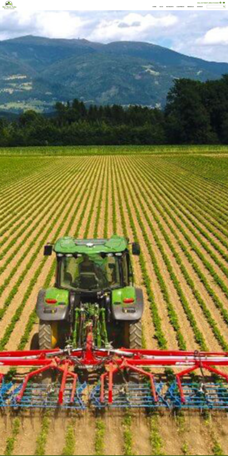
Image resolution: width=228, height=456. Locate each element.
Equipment (180, 6)
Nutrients (169, 6)
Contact (200, 6)
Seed (161, 6)
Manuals (190, 6)
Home (154, 6)
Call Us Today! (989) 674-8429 (208, 3)
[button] (224, 6)
